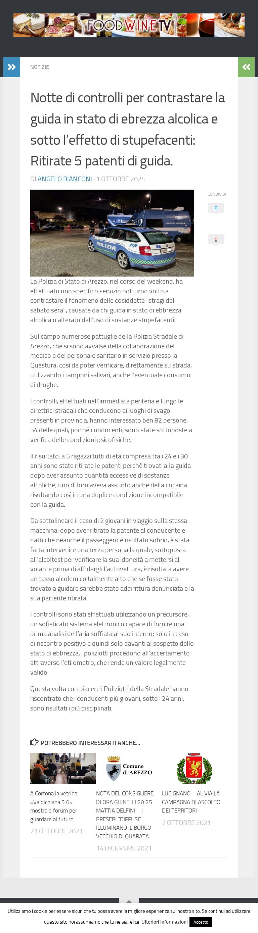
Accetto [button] (201, 922)
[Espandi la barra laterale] (11, 67)
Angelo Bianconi (65, 179)
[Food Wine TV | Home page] (129, 25)
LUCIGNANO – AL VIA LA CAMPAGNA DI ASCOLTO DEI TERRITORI (191, 802)
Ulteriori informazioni (164, 922)
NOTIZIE (39, 67)
